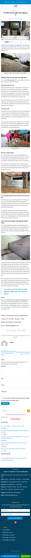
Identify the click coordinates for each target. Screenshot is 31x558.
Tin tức (25, 553)
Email (3, 385)
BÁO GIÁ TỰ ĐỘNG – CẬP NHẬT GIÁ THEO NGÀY (12, 426)
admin (21, 18)
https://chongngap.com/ (7, 307)
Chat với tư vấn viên (11, 556)
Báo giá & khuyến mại (21, 554)
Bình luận (3, 366)
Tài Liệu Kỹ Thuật (15, 10)
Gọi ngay (27, 556)
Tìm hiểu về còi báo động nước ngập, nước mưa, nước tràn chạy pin (15, 291)
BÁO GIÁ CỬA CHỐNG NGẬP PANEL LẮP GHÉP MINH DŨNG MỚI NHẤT (15, 431)
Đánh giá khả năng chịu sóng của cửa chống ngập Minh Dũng (8, 353)
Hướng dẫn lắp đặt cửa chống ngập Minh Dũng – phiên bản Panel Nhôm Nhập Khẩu (15, 437)
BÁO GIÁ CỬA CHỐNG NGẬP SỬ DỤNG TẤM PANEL (13, 448)
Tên (2, 378)
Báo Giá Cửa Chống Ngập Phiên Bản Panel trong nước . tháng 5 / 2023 (14, 443)
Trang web (3, 391)
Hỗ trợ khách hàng (10, 554)
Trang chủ (6, 553)
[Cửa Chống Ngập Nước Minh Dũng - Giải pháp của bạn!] (15, 6)
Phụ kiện (20, 553)
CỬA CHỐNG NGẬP (14, 553)
